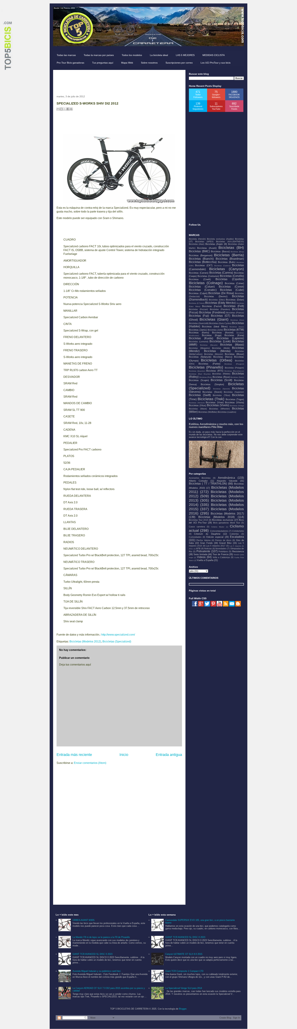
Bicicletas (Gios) (237, 320)
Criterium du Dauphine (207, 534)
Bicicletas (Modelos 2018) (216, 517)
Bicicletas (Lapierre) (230, 338)
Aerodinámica (226, 477)
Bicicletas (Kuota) (201, 338)
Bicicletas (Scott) (221, 380)
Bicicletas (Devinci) (215, 296)
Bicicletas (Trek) (211, 399)
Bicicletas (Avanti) (207, 248)
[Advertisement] (119, 81)
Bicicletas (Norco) (222, 357)
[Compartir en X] (64, 109)
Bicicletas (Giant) (214, 319)
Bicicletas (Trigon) (235, 399)
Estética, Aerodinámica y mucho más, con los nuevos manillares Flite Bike (216, 425)
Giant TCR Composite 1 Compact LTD (184, 971)
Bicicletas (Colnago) (206, 283)
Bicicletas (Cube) (232, 289)
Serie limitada (200, 554)
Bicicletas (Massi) (232, 344)
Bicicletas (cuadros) (227, 412)
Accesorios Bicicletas (200, 478)
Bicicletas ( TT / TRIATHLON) (208, 483)
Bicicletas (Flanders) (220, 309)
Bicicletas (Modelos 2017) (227, 513)
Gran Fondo (206, 543)
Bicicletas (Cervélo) (232, 275)
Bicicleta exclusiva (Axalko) (220, 239)
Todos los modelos (132, 55)
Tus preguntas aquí (102, 62)
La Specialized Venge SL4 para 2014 (183, 988)
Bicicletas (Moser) (234, 354)
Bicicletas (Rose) (221, 377)
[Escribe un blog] (61, 109)
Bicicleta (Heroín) (197, 239)
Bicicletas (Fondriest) (212, 312)
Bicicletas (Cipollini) (230, 279)
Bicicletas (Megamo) (199, 348)
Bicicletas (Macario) (208, 345)
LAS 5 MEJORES (185, 55)
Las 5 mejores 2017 (215, 546)
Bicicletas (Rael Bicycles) (200, 374)
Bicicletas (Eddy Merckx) (220, 302)
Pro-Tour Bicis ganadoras (70, 62)
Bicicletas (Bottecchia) (203, 262)
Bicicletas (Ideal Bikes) (214, 326)
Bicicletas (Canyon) (226, 269)
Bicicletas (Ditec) (217, 300)
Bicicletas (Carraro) (198, 273)
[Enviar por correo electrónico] (58, 109)
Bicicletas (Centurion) (208, 276)
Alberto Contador (198, 481)
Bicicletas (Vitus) (197, 405)
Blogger (182, 1008)
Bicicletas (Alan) (196, 244)
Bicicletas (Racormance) (234, 371)
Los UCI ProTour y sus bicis (215, 62)
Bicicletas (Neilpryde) (200, 357)
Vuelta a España (205, 560)
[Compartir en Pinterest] (71, 109)
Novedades (221, 548)
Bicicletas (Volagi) (237, 406)
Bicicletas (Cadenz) (222, 266)
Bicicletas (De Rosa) (221, 293)
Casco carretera (197, 527)
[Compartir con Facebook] (68, 109)
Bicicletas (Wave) (198, 409)
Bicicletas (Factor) (212, 306)
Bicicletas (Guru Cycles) (220, 323)
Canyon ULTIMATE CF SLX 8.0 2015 (183, 954)
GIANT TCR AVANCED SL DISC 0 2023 (92, 954)
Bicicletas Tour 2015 (198, 520)
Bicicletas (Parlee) (209, 363)
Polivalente (203, 551)
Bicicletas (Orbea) (216, 360)
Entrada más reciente (74, 754)
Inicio (123, 754)
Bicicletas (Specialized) (116, 641)
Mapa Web (127, 62)
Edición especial (214, 537)
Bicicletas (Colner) (234, 283)
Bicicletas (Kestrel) (222, 332)
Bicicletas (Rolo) (205, 377)
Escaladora (237, 536)
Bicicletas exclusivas (222, 520)
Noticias (208, 548)
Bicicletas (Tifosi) (221, 395)
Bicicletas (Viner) (214, 402)
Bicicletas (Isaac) (236, 327)
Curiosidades (195, 537)
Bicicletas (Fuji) (199, 315)
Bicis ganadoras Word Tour (226, 523)
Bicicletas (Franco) (235, 312)
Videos (201, 557)
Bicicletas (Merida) (217, 351)
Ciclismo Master (217, 527)
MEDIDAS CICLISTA (213, 55)
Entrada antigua (169, 754)
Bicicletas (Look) (220, 341)
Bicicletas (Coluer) (202, 286)
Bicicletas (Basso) (220, 251)
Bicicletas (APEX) (204, 241)
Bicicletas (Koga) (211, 335)
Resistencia (238, 551)
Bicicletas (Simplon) (212, 384)
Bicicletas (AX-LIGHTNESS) (230, 241)
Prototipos (223, 551)
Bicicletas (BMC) (199, 251)
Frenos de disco (223, 540)
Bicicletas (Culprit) (198, 293)
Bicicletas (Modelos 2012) (85, 641)
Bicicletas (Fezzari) (198, 309)
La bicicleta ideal (159, 55)
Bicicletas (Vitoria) (234, 402)
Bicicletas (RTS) (214, 371)
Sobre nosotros (149, 62)
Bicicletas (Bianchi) (201, 258)
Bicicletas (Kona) (234, 335)
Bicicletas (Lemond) (198, 341)
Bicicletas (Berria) (229, 255)
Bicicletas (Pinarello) (206, 367)
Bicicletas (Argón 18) (216, 244)
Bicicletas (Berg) (237, 252)
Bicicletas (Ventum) (197, 403)
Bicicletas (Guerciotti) (199, 323)
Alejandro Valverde (227, 481)
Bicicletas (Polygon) (234, 368)
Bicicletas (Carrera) (221, 272)
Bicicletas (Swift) (200, 395)
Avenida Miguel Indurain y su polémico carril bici (97, 971)
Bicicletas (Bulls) (226, 262)
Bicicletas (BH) (231, 248)
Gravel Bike (225, 543)
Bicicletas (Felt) (234, 306)
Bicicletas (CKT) (203, 265)
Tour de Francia (220, 554)
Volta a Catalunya (221, 557)
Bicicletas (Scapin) (199, 380)
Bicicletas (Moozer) (213, 354)
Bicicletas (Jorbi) (215, 330)
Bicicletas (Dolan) (235, 299)
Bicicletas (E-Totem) (197, 303)
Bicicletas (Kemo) (199, 332)
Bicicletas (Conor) (231, 286)
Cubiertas (234, 534)
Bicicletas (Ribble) (221, 374)
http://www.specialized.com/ (118, 634)
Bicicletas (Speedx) (221, 389)
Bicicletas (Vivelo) (218, 405)
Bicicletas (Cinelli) (200, 279)
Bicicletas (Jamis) (198, 330)
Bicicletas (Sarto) (237, 377)
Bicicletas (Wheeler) (219, 409)
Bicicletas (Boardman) (230, 258)
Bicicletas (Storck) (212, 392)
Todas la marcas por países (99, 55)
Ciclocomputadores (219, 531)
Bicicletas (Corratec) (203, 289)
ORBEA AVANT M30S (84, 920)
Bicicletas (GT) (220, 315)
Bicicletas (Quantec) (197, 371)
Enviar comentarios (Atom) (90, 762)
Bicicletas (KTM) (234, 329)
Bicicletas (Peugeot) (234, 364)
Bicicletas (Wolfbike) (207, 412)
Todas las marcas (66, 55)
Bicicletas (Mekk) (221, 348)
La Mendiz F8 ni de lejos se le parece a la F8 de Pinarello (101, 937)
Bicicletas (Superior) (234, 392)
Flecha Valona (203, 540)
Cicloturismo (238, 531)
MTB (198, 548)
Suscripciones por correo (179, 62)
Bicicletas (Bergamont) (200, 255)
